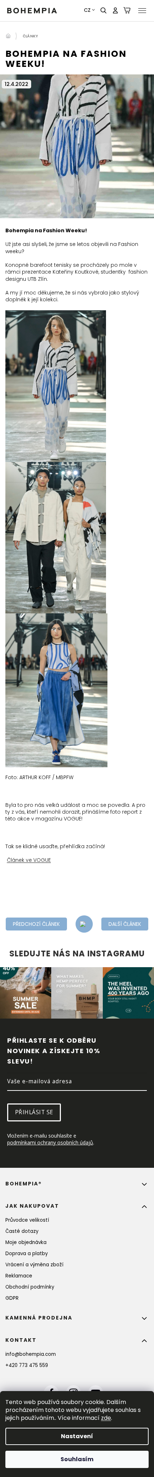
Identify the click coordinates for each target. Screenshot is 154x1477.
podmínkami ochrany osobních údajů (50, 1142)
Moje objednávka (26, 1242)
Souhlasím (77, 1459)
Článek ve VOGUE (29, 860)
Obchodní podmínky (29, 1287)
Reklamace (18, 1275)
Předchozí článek (36, 924)
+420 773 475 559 (26, 1365)
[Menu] (142, 10)
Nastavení (77, 1436)
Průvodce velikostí (27, 1220)
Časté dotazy (21, 1231)
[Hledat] (103, 10)
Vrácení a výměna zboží (34, 1264)
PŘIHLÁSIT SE (34, 1112)
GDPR (12, 1298)
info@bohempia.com (30, 1354)
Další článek (125, 924)
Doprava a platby (26, 1253)
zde (106, 1418)
